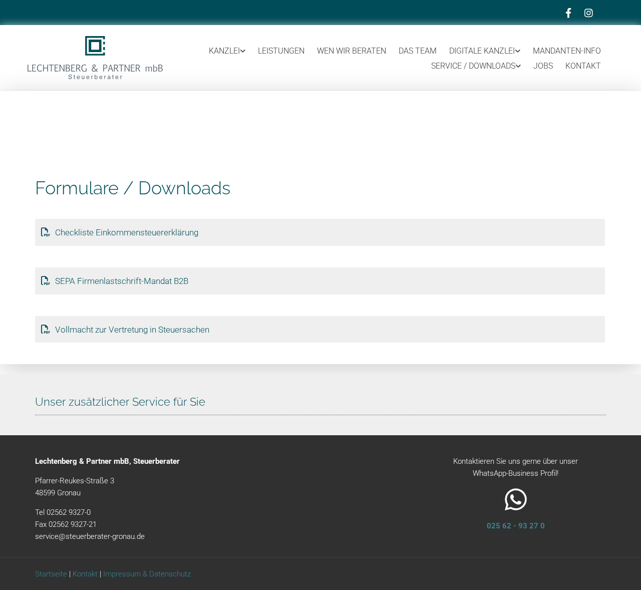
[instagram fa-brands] (588, 12)
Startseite (51, 573)
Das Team (418, 51)
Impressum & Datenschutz (147, 573)
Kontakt (583, 66)
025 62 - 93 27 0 (516, 525)
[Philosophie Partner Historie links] (242, 51)
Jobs (543, 66)
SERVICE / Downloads (473, 66)
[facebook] (568, 12)
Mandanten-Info (567, 51)
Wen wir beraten (351, 51)
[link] (220, 51)
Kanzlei (224, 51)
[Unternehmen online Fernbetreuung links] (517, 51)
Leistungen (281, 51)
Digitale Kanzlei (482, 51)
